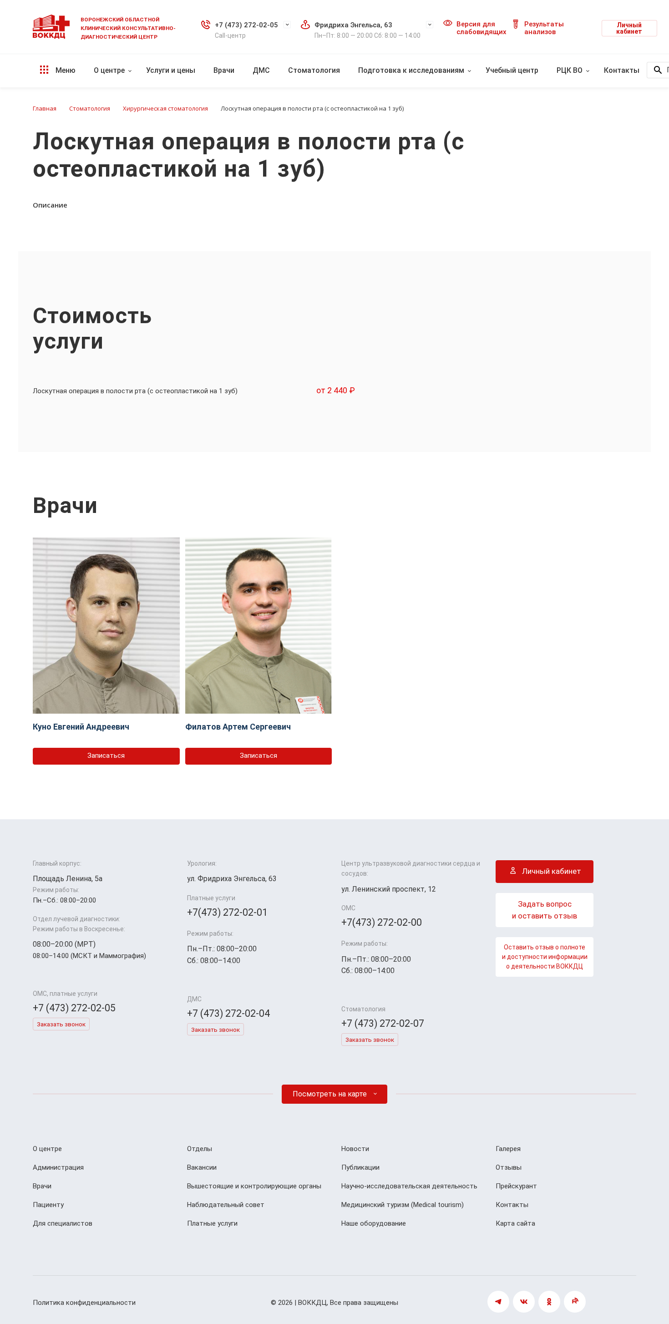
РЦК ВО (570, 70)
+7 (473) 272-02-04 (228, 1013)
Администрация (58, 1167)
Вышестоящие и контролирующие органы (254, 1186)
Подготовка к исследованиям (411, 70)
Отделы (199, 1149)
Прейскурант (516, 1186)
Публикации (360, 1167)
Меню (65, 70)
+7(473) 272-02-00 (381, 922)
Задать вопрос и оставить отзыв (544, 909)
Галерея (508, 1149)
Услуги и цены (170, 70)
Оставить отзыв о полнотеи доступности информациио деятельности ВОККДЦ (545, 957)
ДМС (261, 70)
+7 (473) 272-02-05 (246, 25)
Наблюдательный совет (225, 1205)
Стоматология (314, 70)
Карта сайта (515, 1223)
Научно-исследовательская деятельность (409, 1186)
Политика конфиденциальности (84, 1303)
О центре (109, 70)
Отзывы (509, 1167)
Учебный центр (512, 70)
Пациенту (48, 1205)
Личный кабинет (629, 28)
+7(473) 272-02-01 (227, 912)
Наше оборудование (373, 1223)
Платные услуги (212, 1223)
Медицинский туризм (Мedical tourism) (402, 1205)
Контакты (621, 70)
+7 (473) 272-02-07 (382, 1023)
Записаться (106, 755)
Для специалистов (62, 1223)
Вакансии (202, 1167)
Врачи (223, 70)
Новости (355, 1149)
